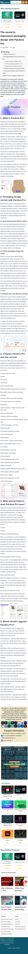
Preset (16, 919)
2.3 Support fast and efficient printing (13, 66)
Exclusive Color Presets (6, 919)
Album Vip (17, 924)
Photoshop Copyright (20, 926)
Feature (3, 916)
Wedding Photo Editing (6, 933)
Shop (16, 916)
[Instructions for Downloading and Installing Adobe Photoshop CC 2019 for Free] (21, 900)
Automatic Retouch (5, 926)
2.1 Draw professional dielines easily (12, 61)
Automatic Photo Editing (6, 924)
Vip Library (17, 921)
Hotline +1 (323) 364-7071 (14, 948)
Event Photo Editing (5, 931)
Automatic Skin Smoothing (7, 929)
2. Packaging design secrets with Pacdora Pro (14, 58)
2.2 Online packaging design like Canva (13, 63)
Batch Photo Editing (5, 921)
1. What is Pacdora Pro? (9, 54)
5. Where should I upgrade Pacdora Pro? (13, 75)
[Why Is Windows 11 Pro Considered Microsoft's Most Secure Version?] (7, 881)
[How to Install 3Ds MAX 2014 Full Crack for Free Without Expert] (7, 900)
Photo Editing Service (20, 929)
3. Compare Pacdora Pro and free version (14, 68)
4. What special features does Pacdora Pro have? (14, 72)
